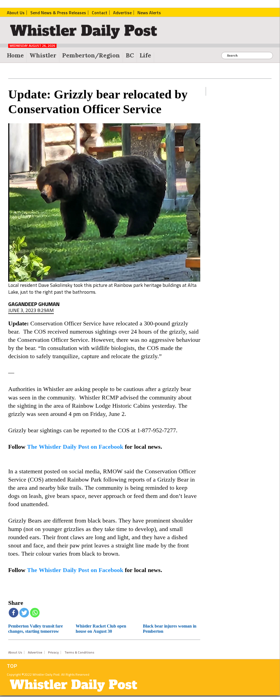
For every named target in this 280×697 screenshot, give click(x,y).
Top (12, 666)
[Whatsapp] (35, 612)
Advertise (35, 652)
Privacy (53, 652)
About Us (15, 652)
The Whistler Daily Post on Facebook (75, 447)
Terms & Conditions (79, 652)
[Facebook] (13, 612)
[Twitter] (24, 612)
